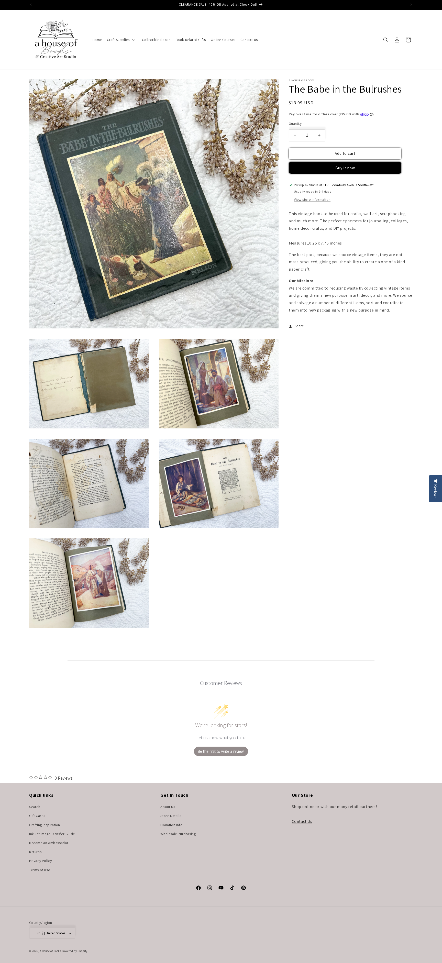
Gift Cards (37, 816)
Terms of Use (39, 870)
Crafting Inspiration (44, 825)
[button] (385, 40)
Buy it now (345, 167)
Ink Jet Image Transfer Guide (52, 834)
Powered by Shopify (75, 951)
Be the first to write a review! (221, 751)
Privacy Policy (40, 861)
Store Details (170, 816)
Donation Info (171, 825)
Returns (35, 852)
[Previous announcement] (31, 5)
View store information (312, 199)
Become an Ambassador (49, 842)
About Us (167, 807)
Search (34, 807)
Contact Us (302, 821)
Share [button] (299, 326)
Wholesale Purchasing (178, 834)
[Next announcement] (411, 5)
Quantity (295, 123)
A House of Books (50, 951)
